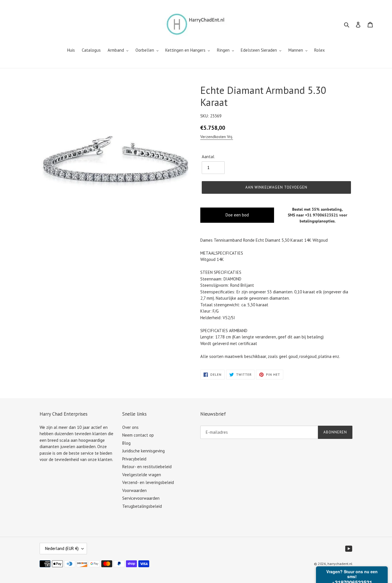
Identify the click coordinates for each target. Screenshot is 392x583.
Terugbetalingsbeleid (142, 506)
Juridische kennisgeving (143, 451)
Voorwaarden (134, 490)
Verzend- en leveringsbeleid (148, 482)
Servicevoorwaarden (141, 498)
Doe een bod (237, 215)
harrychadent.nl (339, 563)
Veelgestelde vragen (141, 474)
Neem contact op (138, 435)
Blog (126, 443)
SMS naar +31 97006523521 (313, 215)
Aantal (208, 156)
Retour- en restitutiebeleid (147, 466)
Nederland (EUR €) (62, 548)
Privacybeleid (134, 459)
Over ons (130, 427)
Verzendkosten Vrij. (216, 136)
